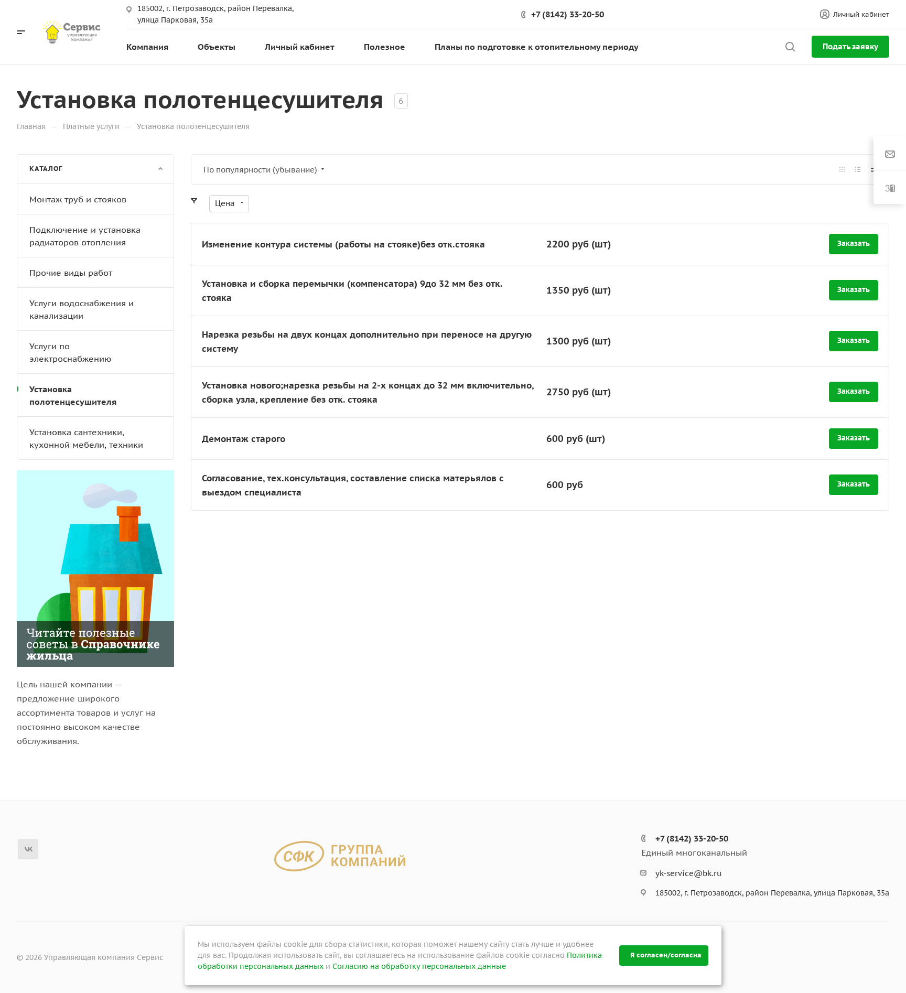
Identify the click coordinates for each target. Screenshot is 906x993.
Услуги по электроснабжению (70, 352)
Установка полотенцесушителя (72, 395)
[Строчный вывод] (858, 169)
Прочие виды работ (70, 272)
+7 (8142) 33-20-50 (567, 14)
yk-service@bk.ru (688, 873)
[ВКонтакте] (28, 849)
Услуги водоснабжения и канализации (81, 309)
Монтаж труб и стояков (77, 199)
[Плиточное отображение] (842, 169)
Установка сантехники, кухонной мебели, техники (86, 438)
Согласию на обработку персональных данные (419, 966)
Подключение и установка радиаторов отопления (85, 235)
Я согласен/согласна (666, 955)
